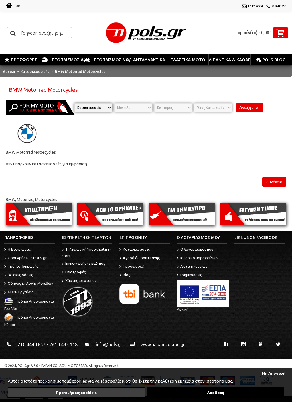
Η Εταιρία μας (19, 249)
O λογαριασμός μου (196, 249)
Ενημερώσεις (191, 275)
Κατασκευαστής (35, 71)
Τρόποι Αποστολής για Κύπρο (29, 321)
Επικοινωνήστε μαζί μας (85, 263)
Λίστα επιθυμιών (194, 266)
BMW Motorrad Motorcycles (80, 71)
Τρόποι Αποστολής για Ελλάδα (29, 305)
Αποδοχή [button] (215, 392)
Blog (127, 275)
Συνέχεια (274, 182)
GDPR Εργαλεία (21, 292)
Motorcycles (46, 199)
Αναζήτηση (250, 107)
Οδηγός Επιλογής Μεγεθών (30, 283)
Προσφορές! (133, 266)
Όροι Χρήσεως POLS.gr (27, 258)
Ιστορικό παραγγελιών (199, 258)
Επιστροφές (75, 272)
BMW (10, 199)
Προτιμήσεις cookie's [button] (76, 392)
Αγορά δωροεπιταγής (141, 258)
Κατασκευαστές (136, 249)
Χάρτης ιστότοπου (81, 280)
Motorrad (25, 199)
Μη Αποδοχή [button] (273, 373)
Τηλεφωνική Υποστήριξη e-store (86, 252)
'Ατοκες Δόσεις (20, 275)
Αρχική (9, 71)
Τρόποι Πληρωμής (23, 266)
